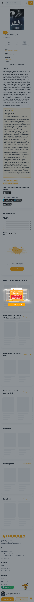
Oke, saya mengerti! (16, 304)
